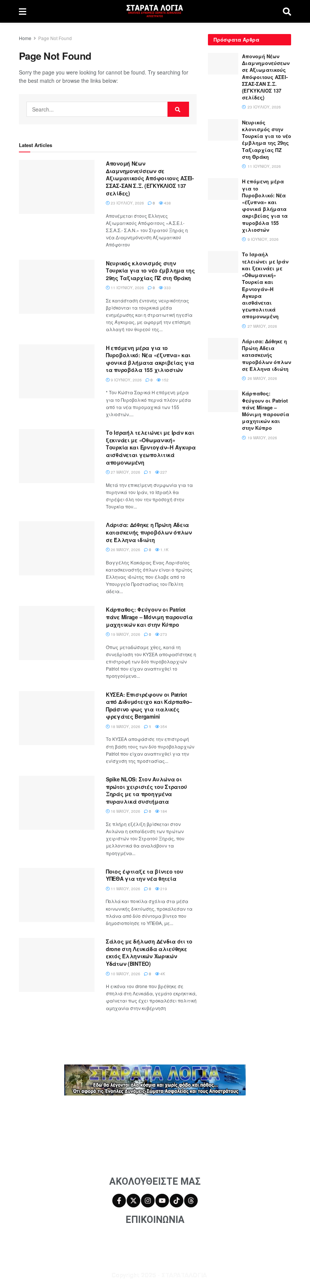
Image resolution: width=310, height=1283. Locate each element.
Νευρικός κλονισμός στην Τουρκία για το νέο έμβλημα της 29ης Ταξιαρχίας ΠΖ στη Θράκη (150, 270)
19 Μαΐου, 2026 (125, 634)
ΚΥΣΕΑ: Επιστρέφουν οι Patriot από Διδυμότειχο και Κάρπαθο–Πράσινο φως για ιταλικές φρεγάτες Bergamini (149, 706)
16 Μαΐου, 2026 (125, 811)
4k (162, 973)
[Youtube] (162, 1200)
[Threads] (191, 1200)
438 (167, 203)
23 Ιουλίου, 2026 (127, 203)
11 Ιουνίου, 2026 (127, 287)
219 (163, 888)
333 (167, 287)
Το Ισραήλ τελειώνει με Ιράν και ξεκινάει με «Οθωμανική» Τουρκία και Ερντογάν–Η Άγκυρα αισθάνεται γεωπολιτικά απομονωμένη (151, 447)
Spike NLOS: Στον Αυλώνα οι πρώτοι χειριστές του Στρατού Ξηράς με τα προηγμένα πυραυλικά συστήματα (146, 790)
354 (163, 726)
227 (163, 472)
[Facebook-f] (119, 1200)
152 (165, 380)
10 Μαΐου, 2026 (125, 973)
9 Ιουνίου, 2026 (126, 380)
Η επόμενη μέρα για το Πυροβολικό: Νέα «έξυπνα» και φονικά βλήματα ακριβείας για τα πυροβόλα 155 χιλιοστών (150, 359)
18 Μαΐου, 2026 (125, 726)
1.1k (164, 549)
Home (25, 38)
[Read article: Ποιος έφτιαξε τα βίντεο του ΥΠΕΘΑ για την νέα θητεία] (57, 895)
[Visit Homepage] (154, 12)
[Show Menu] (22, 11)
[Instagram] (148, 1200)
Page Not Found (55, 38)
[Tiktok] (176, 1200)
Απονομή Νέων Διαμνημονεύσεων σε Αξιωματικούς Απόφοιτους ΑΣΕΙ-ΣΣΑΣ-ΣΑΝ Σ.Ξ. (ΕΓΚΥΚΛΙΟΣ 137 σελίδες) (150, 178)
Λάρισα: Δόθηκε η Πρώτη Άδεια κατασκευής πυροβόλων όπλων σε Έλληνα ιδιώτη (149, 532)
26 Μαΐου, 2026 (125, 549)
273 (163, 634)
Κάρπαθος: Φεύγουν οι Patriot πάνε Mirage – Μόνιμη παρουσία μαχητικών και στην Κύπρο (149, 617)
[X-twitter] (133, 1200)
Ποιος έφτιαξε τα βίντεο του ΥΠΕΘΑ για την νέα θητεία (144, 875)
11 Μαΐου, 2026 (125, 888)
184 (163, 811)
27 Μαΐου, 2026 (125, 472)
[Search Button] (287, 11)
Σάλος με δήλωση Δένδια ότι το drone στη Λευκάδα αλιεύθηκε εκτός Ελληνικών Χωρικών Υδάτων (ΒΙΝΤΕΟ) (149, 952)
